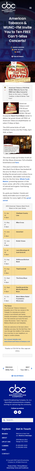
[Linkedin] (19, 412)
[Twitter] (15, 412)
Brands (5, 434)
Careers (5, 446)
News (18, 52)
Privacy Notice (22, 466)
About (4, 438)
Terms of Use (12, 466)
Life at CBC (6, 442)
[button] (30, 8)
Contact (5, 454)
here (17, 162)
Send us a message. (25, 435)
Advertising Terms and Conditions (17, 468)
